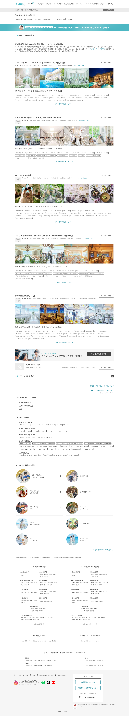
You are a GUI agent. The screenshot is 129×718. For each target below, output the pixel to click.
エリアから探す (39, 4)
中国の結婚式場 (24, 598)
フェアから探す (58, 4)
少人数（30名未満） (28, 19)
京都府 (50, 591)
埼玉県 (55, 582)
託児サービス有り (74, 446)
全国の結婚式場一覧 (39, 624)
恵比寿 (26, 617)
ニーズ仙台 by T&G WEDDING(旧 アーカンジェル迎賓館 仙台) (40, 63)
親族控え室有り (65, 446)
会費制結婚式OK (47, 19)
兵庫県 (46, 591)
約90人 (60, 455)
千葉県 (46, 582)
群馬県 (50, 584)
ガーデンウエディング (25, 443)
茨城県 (41, 584)
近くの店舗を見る (100, 354)
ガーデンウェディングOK (58, 19)
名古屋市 (52, 617)
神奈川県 (50, 582)
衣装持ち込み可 (84, 446)
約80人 (55, 455)
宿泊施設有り (43, 443)
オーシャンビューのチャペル (63, 449)
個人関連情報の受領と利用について (46, 675)
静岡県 (35, 592)
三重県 (31, 592)
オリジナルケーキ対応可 (40, 449)
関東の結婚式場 (43, 580)
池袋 (29, 617)
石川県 (23, 584)
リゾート (55, 431)
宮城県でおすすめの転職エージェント (93, 665)
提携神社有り (99, 443)
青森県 (50, 574)
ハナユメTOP (18, 675)
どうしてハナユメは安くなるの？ (103, 390)
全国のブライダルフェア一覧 (90, 624)
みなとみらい (43, 617)
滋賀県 (54, 591)
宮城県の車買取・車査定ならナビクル (93, 660)
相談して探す (49, 4)
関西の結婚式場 (43, 589)
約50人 (40, 455)
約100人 (65, 455)
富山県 (35, 582)
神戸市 (30, 619)
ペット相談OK (107, 443)
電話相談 (54, 641)
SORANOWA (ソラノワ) (25, 296)
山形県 (46, 576)
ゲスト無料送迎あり (89, 443)
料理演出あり (51, 449)
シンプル (49, 431)
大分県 (32, 611)
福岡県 (32, 608)
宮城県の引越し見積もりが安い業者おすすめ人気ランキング (41, 660)
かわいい (22, 431)
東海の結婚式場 (24, 589)
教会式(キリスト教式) (25, 437)
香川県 (41, 601)
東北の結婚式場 (35, 557)
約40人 (36, 455)
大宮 (48, 617)
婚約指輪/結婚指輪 (69, 4)
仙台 (21, 408)
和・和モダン (42, 431)
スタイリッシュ (63, 431)
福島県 (46, 574)
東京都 (41, 582)
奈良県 (41, 593)
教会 (68, 424)
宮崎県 (36, 611)
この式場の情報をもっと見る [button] (63, 104)
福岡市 (34, 619)
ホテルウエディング (50, 424)
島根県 (35, 600)
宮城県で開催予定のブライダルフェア (102, 386)
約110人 (71, 455)
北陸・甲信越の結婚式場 (26, 580)
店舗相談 (35, 641)
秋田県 (54, 574)
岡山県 (27, 600)
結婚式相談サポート (27, 641)
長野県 (27, 582)
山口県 (31, 600)
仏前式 (43, 437)
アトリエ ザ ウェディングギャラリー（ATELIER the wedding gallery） (44, 236)
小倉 (38, 619)
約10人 (21, 455)
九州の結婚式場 (34, 606)
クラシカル (35, 431)
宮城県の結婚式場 (46, 557)
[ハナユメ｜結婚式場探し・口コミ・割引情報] (25, 4)
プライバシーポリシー (61, 675)
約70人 (50, 455)
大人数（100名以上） (54, 446)
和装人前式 (49, 437)
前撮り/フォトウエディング (83, 4)
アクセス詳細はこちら (78, 65)
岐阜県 (27, 592)
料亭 (64, 424)
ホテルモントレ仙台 (23, 175)
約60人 (45, 455)
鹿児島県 (41, 611)
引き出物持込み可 (93, 446)
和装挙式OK (19, 19)
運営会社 (26, 675)
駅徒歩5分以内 (51, 443)
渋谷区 (33, 617)
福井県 (27, 584)
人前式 (38, 437)
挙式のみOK (69, 19)
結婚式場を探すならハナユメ (22, 557)
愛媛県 (50, 601)
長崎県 (40, 608)
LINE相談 (48, 641)
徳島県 (46, 601)
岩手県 (41, 576)
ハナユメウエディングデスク (96, 49)
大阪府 (41, 591)
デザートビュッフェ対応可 (106, 446)
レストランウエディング (37, 424)
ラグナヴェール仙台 (33, 365)
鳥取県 (23, 602)
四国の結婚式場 (43, 598)
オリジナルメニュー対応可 (26, 449)
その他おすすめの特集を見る (104, 550)
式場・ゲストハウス (25, 424)
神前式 (33, 437)
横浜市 (37, 617)
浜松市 (23, 619)
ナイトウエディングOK (87, 449)
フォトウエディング (94, 641)
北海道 (23, 575)
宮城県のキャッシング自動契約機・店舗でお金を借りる (40, 665)
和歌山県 (46, 593)
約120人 (76, 455)
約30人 (31, 455)
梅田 (26, 619)
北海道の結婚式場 (24, 572)
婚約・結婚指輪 (84, 641)
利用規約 (33, 675)
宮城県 (41, 574)
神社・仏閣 (59, 424)
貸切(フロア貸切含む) (61, 443)
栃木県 (46, 584)
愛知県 (23, 592)
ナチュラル (28, 431)
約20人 (26, 455)
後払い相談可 (38, 19)
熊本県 (44, 608)
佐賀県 (36, 608)
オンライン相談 (42, 641)
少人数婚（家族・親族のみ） (76, 443)
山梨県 (23, 582)
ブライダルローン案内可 (41, 446)
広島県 (23, 600)
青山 (22, 617)
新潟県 (31, 582)
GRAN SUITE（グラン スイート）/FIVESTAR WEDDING (38, 118)
